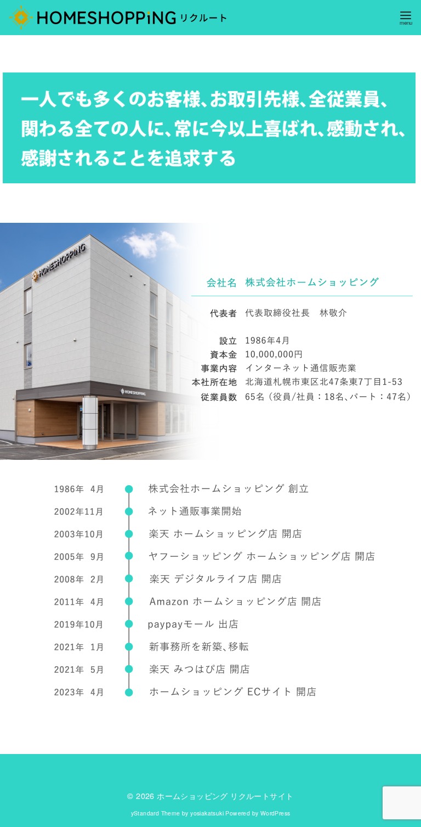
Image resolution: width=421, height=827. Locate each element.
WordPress (275, 813)
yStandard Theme (155, 813)
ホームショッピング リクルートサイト (225, 795)
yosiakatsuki (207, 813)
